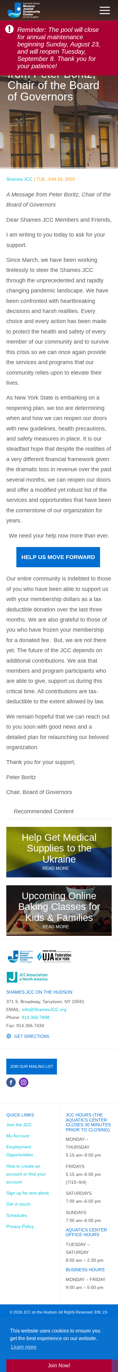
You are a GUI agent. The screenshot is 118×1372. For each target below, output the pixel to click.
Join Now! (59, 1365)
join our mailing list (31, 1066)
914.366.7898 (35, 1017)
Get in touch (18, 1204)
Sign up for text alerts (27, 1192)
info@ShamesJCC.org (44, 1009)
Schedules (16, 1215)
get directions (31, 1036)
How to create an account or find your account (26, 1174)
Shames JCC (19, 179)
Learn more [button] (24, 1347)
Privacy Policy (20, 1226)
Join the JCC (19, 1124)
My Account (17, 1135)
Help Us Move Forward (58, 557)
